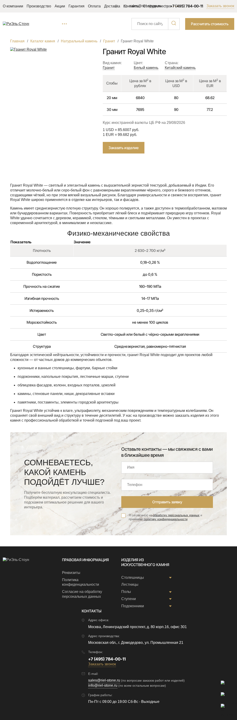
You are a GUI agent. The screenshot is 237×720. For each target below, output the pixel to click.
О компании (13, 6)
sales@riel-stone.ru (104, 680)
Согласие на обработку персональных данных (82, 594)
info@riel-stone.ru (102, 685)
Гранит (109, 68)
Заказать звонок (220, 6)
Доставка (112, 6)
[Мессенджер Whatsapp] (225, 708)
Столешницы (132, 577)
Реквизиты (71, 573)
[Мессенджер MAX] (225, 685)
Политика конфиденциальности (80, 582)
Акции (60, 6)
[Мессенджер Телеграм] (225, 696)
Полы (126, 592)
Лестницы (129, 584)
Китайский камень (180, 68)
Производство (39, 6)
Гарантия (76, 6)
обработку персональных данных (176, 515)
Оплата (94, 6)
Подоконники (132, 606)
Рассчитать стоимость (209, 24)
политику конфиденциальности (165, 519)
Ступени (128, 599)
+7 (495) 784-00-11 (186, 6)
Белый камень (146, 68)
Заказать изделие (124, 147)
